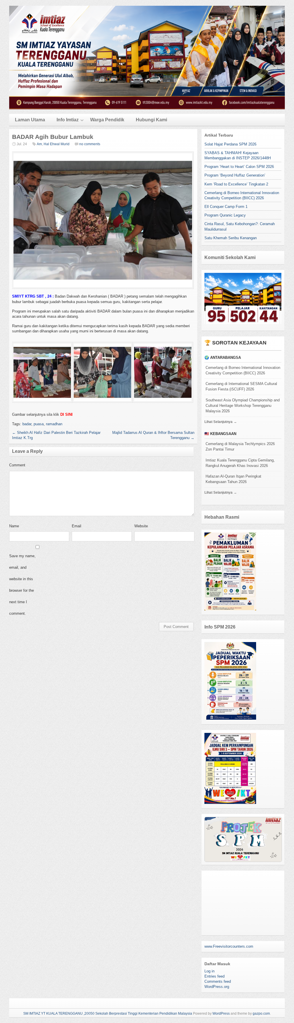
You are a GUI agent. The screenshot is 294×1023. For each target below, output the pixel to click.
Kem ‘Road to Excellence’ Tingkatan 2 (236, 184)
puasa (39, 424)
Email (76, 526)
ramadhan (54, 424)
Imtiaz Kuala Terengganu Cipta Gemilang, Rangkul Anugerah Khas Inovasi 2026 (240, 463)
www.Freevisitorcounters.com (228, 946)
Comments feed (217, 981)
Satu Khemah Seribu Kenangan (230, 238)
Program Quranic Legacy (225, 215)
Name (14, 526)
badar (26, 424)
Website (141, 526)
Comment (17, 465)
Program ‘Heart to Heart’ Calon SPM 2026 (239, 166)
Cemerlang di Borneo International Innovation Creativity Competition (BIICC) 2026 (243, 370)
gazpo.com (261, 1013)
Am (39, 144)
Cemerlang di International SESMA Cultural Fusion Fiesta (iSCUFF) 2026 (241, 386)
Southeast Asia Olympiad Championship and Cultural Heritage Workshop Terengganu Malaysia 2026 (243, 405)
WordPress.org (216, 986)
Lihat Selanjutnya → (220, 422)
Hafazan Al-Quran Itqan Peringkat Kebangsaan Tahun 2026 (233, 479)
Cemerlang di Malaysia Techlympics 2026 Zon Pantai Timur (240, 446)
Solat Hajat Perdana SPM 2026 (230, 144)
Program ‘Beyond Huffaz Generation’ (234, 175)
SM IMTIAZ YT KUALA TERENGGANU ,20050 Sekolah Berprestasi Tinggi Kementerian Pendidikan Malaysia (107, 1013)
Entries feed (214, 976)
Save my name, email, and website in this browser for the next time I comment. (22, 585)
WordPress (221, 1013)
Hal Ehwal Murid (56, 144)
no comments (89, 144)
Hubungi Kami (151, 119)
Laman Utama (30, 119)
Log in (209, 971)
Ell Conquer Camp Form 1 (225, 206)
